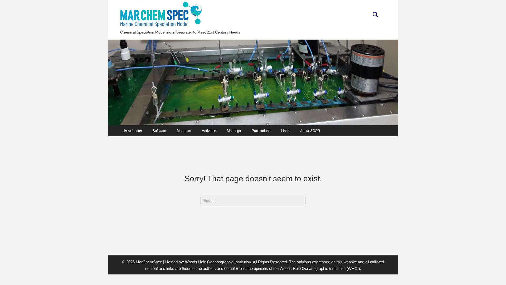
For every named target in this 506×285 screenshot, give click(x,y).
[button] (375, 15)
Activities (209, 131)
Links (285, 131)
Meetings (234, 131)
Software (159, 131)
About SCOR (310, 131)
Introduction (133, 131)
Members (184, 131)
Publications (261, 131)
